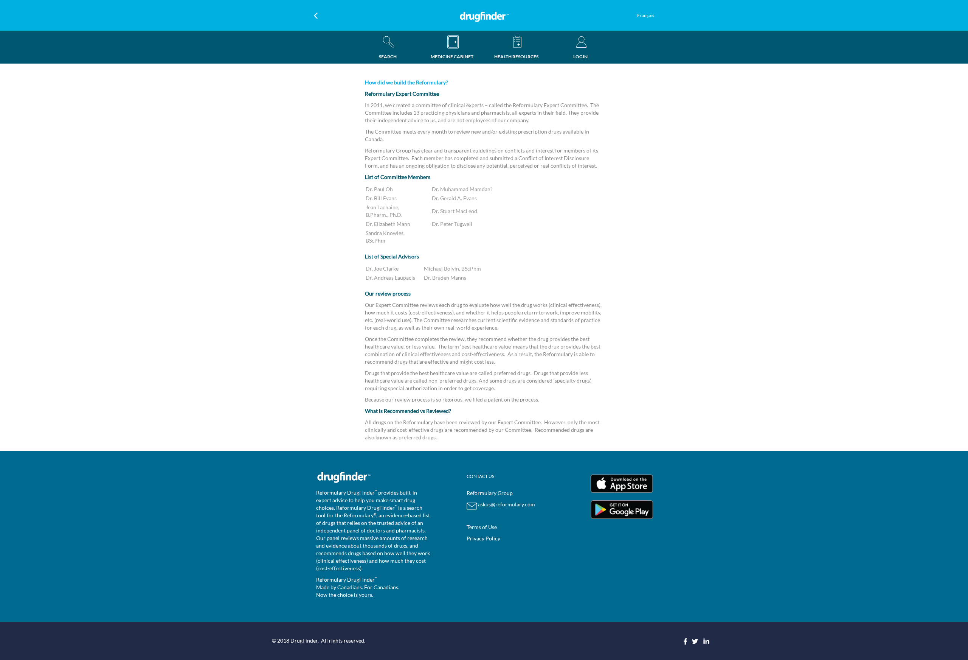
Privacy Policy (483, 538)
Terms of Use (482, 527)
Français (645, 15)
